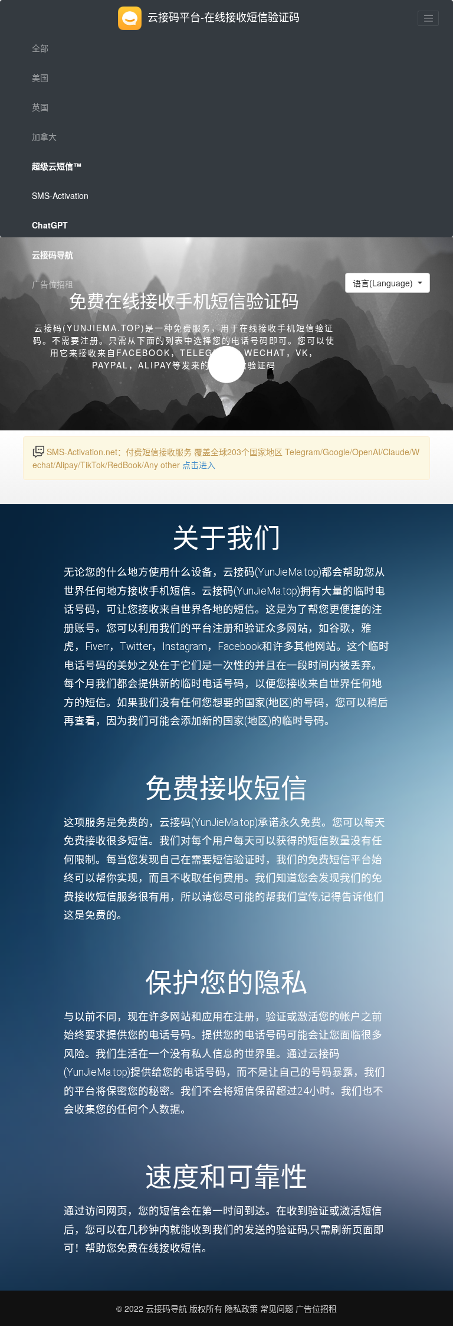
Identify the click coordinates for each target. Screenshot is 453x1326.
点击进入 (198, 465)
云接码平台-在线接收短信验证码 (223, 16)
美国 (40, 77)
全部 (40, 48)
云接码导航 (167, 1308)
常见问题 (276, 1308)
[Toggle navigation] (428, 18)
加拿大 (44, 136)
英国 (40, 107)
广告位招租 (52, 284)
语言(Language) (384, 283)
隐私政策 (240, 1308)
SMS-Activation (60, 195)
